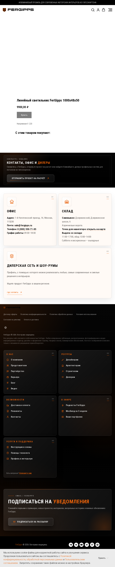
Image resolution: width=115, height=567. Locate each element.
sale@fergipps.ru (23, 225)
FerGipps (19, 544)
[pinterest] (92, 545)
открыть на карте (96, 229)
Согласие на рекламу (12, 320)
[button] (93, 9)
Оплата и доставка (31, 320)
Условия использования (86, 314)
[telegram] (71, 545)
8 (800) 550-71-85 (26, 229)
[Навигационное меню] (110, 10)
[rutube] (87, 545)
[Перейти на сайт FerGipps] (6, 327)
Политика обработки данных (61, 314)
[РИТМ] (97, 545)
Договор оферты (10, 314)
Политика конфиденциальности (33, 314)
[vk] (76, 545)
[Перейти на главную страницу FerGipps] (12, 308)
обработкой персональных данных (45, 559)
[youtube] (81, 545)
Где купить (13, 292)
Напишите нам (25, 473)
